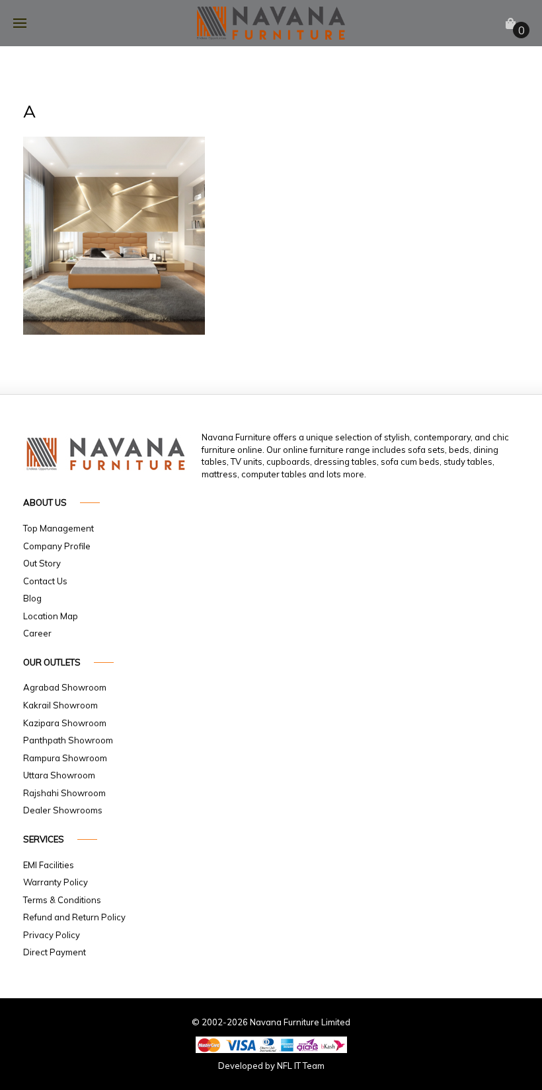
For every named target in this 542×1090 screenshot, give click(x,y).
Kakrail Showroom (60, 705)
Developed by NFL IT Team (271, 1065)
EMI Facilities (48, 865)
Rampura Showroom (65, 758)
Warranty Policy (55, 882)
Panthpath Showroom (68, 740)
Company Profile (57, 546)
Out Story (42, 563)
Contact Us (45, 581)
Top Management (58, 528)
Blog (32, 598)
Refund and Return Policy (74, 917)
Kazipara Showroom (64, 723)
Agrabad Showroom (64, 687)
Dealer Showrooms (62, 810)
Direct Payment (54, 952)
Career (37, 633)
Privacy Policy (51, 935)
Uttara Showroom (59, 775)
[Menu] (19, 23)
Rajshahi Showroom (64, 793)
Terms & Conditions (62, 900)
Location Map (50, 616)
